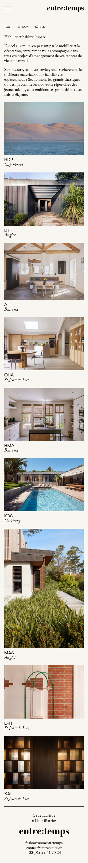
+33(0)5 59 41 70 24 (44, 853)
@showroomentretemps (44, 843)
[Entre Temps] (65, 9)
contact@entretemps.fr (44, 848)
